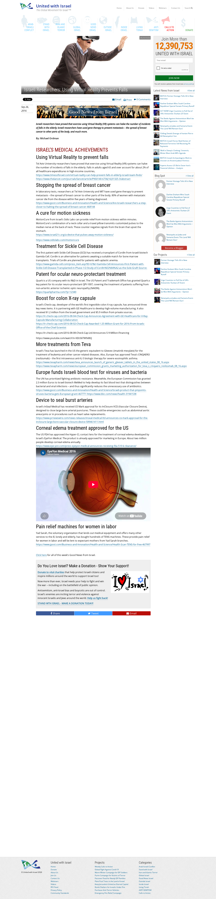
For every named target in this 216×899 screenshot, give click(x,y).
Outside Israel (144, 881)
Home (119, 8)
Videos (151, 8)
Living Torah (144, 887)
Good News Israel (146, 878)
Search (188, 8)
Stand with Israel (145, 869)
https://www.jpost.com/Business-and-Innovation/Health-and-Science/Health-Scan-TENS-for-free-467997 (93, 544)
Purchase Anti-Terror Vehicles (107, 890)
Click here (41, 555)
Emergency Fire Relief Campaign (108, 893)
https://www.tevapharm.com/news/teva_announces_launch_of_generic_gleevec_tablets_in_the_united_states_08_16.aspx (102, 362)
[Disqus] (93, 734)
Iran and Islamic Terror (148, 872)
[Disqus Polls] (93, 658)
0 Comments (144, 99)
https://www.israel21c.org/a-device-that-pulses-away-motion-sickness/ (75, 234)
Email (118, 99)
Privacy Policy (56, 890)
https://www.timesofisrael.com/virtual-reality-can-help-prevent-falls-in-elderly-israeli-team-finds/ (89, 175)
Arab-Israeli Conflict (147, 866)
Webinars (163, 8)
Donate (141, 8)
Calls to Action (144, 893)
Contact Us (175, 8)
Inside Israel (144, 884)
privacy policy (188, 84)
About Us (130, 8)
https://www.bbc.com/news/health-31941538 (111, 394)
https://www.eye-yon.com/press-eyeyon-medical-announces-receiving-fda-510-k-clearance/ (86, 446)
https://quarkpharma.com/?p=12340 (56, 292)
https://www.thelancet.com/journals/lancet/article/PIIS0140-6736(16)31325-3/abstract (83, 179)
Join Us (53, 875)
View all (191, 90)
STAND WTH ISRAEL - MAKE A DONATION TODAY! (65, 603)
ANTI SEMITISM (145, 890)
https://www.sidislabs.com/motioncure (57, 240)
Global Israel (144, 875)
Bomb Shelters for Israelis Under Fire (110, 887)
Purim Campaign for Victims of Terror (110, 875)
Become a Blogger (174, 247)
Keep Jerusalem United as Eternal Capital (111, 884)
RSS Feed (54, 887)
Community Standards (60, 893)
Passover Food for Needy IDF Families (110, 878)
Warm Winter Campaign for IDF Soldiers (111, 872)
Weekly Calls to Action (104, 866)
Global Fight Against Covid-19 (107, 869)
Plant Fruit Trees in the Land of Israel (110, 881)
